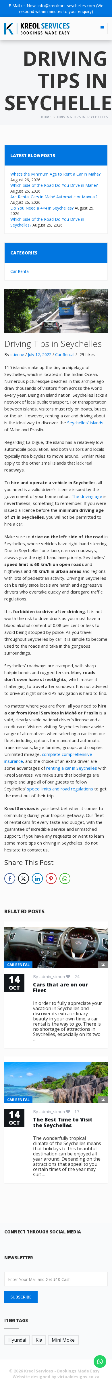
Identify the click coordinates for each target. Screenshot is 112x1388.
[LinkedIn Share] (37, 878)
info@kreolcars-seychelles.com (66, 5)
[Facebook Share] (9, 878)
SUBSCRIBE (21, 1297)
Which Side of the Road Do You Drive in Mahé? (54, 185)
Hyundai (17, 1340)
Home (46, 117)
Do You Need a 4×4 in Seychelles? (42, 208)
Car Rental (20, 271)
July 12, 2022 (39, 354)
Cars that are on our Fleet (60, 987)
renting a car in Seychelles (71, 768)
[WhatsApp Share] (64, 878)
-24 (76, 976)
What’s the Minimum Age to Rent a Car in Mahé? (55, 174)
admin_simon (52, 976)
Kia (39, 1340)
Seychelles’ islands (85, 422)
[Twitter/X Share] (23, 878)
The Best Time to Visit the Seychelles (62, 1122)
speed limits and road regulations (60, 789)
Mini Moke (63, 1340)
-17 (76, 1111)
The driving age (87, 496)
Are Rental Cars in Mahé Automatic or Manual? (53, 196)
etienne (17, 354)
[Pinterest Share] (51, 878)
